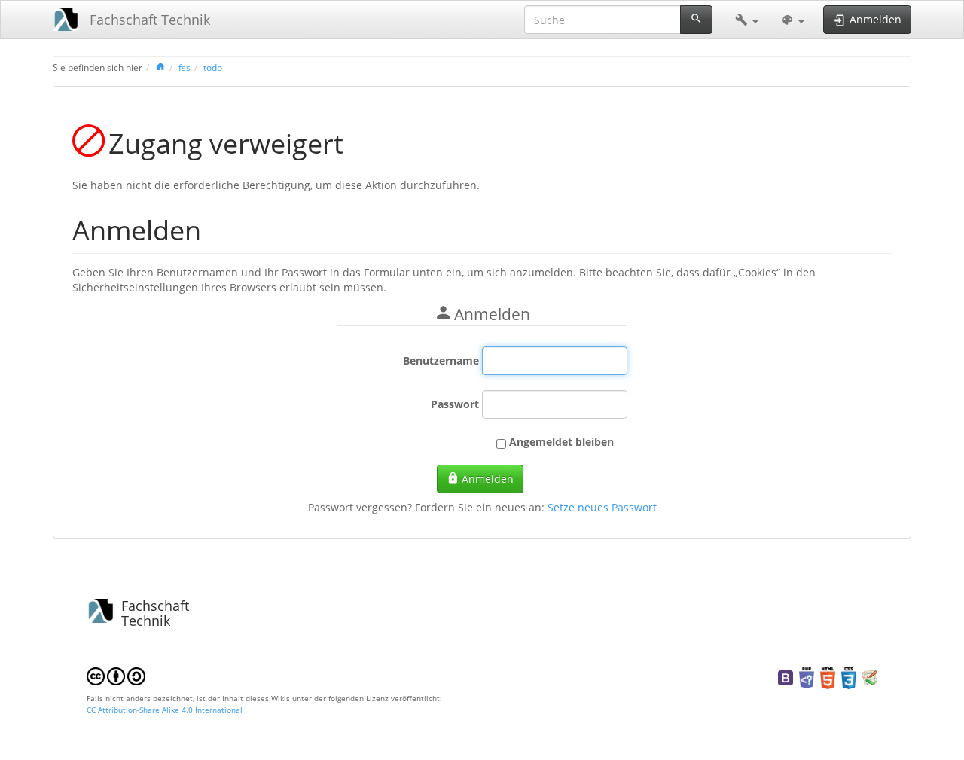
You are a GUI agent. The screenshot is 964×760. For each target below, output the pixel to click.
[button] (747, 19)
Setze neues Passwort (602, 507)
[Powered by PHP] (806, 676)
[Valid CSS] (848, 676)
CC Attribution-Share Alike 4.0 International (165, 709)
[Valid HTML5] (827, 676)
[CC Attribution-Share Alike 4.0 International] (116, 675)
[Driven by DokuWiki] (869, 676)
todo (212, 67)
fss (184, 67)
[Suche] (696, 19)
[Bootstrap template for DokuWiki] (785, 676)
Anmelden (488, 479)
